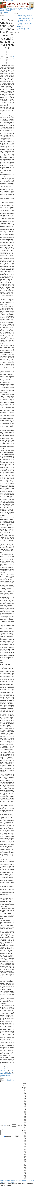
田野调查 (22, 9)
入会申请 (29, 1180)
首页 (1, 12)
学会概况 (4, 9)
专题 (1, 9)
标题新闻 (18, 1180)
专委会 (9, 10)
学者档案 (13, 9)
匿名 (19, 1125)
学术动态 (9, 9)
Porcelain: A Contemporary (24, 17)
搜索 (12, 1)
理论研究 (26, 9)
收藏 (1, 1070)
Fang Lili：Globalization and (25, 18)
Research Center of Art (23, 20)
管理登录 (7, 1180)
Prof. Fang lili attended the (24, 30)
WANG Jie (20, 26)
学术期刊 (6, 10)
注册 (9, 1)
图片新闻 (24, 1180)
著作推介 (17, 9)
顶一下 (6, 1068)
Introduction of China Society (25, 15)
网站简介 (2, 1180)
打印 (6, 1070)
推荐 (4, 1070)
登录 (7, 1)
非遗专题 (31, 9)
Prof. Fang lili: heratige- (23, 28)
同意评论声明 (8, 1136)
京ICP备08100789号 (9, 1182)
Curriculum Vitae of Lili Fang (24, 23)
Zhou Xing (20, 25)
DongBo (2, 1077)
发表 (17, 1136)
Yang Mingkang (21, 22)
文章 (12, 10)
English (2, 10)
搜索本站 (13, 1180)
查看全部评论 (10, 1080)
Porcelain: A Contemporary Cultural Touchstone (7, 1074)
